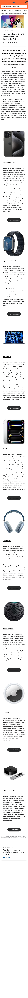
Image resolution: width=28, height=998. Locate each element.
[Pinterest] (12, 43)
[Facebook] (8, 43)
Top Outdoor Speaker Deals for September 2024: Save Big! (13, 852)
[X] (10, 43)
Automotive (10, 10)
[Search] (25, 6)
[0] (26, 2)
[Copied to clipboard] (16, 43)
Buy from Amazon (14, 220)
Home (2, 13)
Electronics (3, 10)
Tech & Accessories (9, 13)
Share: (4, 42)
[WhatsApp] (14, 43)
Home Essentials (18, 10)
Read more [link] (6, 857)
